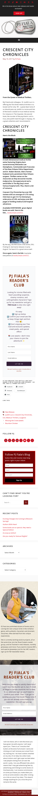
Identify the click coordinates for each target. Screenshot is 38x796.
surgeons (22, 418)
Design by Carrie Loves (22, 792)
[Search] (26, 502)
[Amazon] (28, 440)
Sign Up (19, 480)
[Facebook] (5, 440)
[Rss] (32, 440)
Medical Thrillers (12, 418)
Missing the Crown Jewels (14, 420)
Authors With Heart (10, 524)
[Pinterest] (9, 440)
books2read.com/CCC (15, 213)
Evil (4, 418)
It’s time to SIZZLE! (9, 533)
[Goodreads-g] (21, 440)
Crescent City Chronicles (23, 415)
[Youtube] (17, 440)
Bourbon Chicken (11, 423)
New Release (9, 412)
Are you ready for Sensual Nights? (15, 536)
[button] (19, 39)
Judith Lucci (9, 415)
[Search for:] (13, 502)
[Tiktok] (13, 440)
